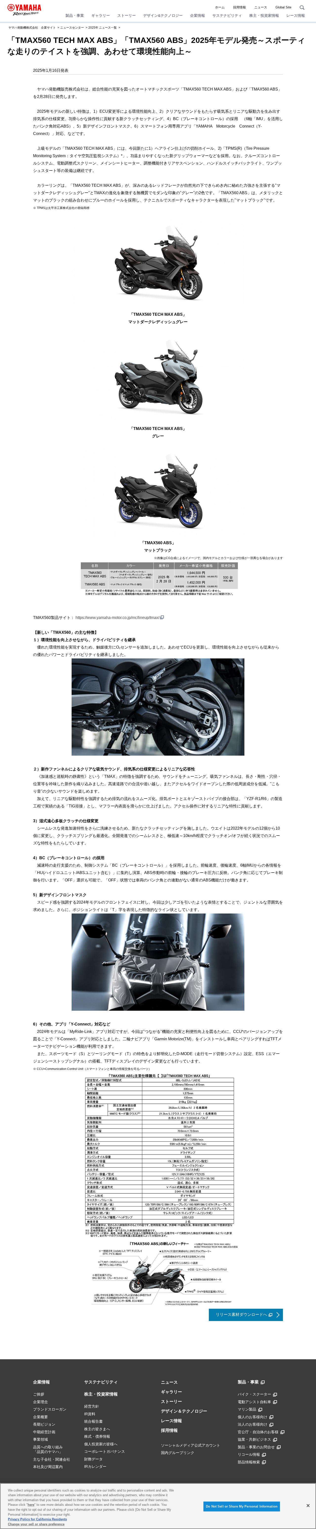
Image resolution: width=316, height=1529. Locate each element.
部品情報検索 (249, 1462)
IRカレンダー (95, 1466)
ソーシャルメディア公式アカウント (190, 1445)
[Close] (308, 1505)
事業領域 (40, 1439)
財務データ (93, 1459)
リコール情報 (249, 1454)
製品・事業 (74, 15)
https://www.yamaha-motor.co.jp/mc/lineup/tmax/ (117, 617)
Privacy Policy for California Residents (37, 1519)
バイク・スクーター (254, 1394)
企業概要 (40, 1417)
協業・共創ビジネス (254, 1439)
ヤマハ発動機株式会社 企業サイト (32, 27)
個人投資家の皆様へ (101, 1444)
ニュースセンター (72, 27)
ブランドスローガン (49, 1409)
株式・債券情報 (97, 1436)
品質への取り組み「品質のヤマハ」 (48, 1449)
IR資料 (89, 1414)
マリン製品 (247, 1409)
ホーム (220, 7)
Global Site (283, 7)
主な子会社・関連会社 (51, 1459)
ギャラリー (100, 15)
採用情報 (239, 7)
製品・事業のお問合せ (256, 1447)
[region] (158, 1506)
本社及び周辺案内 (48, 1467)
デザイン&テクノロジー (163, 15)
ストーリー (126, 15)
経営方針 (91, 1406)
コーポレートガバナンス (104, 1451)
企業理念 (40, 1402)
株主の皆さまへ (97, 1429)
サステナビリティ (227, 15)
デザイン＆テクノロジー (184, 1411)
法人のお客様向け (252, 1424)
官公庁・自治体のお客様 (258, 1432)
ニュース (260, 7)
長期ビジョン (44, 1424)
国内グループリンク (177, 1453)
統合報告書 (93, 1421)
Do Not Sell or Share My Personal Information (241, 1506)
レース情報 (295, 15)
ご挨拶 (38, 1394)
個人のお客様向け (252, 1417)
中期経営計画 (44, 1432)
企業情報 (197, 15)
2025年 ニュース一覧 (102, 27)
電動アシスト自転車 (254, 1402)
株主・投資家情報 (264, 15)
